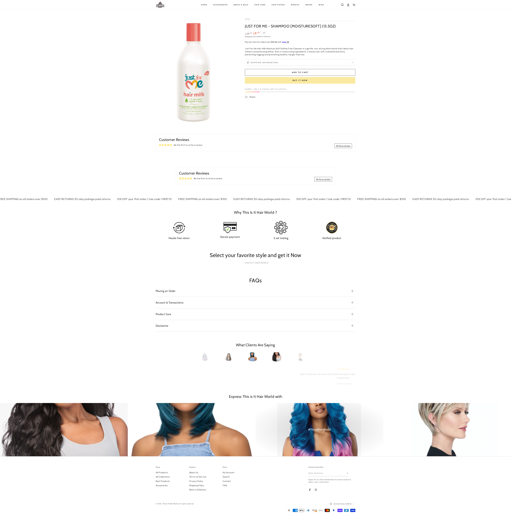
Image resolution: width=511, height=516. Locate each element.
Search (226, 476)
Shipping (248, 36)
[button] (342, 5)
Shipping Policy (196, 485)
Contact (227, 481)
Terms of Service (197, 476)
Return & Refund (197, 489)
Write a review (343, 145)
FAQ (225, 485)
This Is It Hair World (170, 504)
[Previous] (208, 357)
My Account (228, 472)
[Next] (302, 357)
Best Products (163, 481)
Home (247, 19)
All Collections (163, 476)
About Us (193, 472)
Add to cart (300, 72)
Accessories (162, 485)
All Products (162, 472)
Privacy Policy (196, 481)
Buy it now (300, 80)
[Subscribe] (347, 473)
